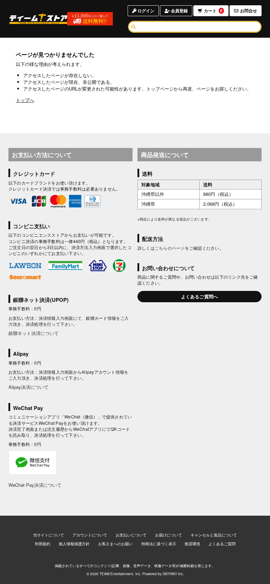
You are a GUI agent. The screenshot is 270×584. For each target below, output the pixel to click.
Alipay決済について (28, 387)
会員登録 (179, 10)
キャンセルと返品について (214, 535)
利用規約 (42, 543)
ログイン (145, 10)
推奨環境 (192, 543)
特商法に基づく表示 (158, 543)
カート (213, 10)
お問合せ (248, 10)
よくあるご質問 (222, 543)
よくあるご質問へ (199, 296)
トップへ (25, 100)
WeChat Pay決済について (35, 485)
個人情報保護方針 (74, 543)
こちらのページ (170, 248)
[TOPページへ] (38, 18)
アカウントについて (89, 535)
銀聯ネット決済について (33, 333)
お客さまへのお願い (115, 543)
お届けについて (168, 535)
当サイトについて (48, 535)
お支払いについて (131, 535)
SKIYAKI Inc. (173, 573)
